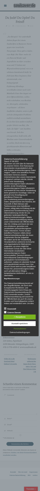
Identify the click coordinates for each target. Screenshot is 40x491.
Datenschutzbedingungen (20, 332)
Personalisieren (20, 329)
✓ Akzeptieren (20, 317)
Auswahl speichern (19, 324)
